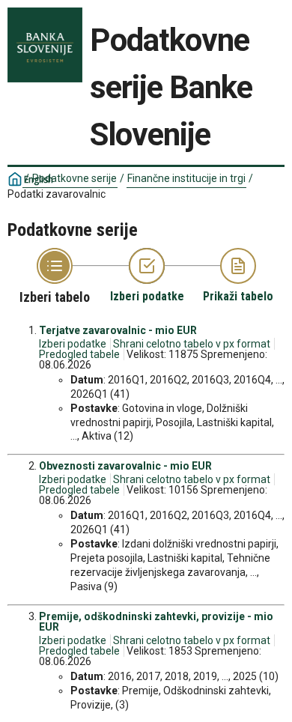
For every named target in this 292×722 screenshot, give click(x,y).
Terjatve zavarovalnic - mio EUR (118, 330)
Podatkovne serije (74, 178)
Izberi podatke (72, 344)
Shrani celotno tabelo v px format (191, 344)
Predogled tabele (79, 354)
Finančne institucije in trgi (186, 178)
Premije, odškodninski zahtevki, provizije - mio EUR (156, 621)
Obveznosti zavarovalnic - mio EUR (125, 466)
